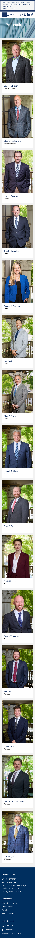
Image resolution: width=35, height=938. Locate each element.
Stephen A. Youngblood (14, 801)
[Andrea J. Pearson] (17, 281)
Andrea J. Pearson (12, 306)
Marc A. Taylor (10, 416)
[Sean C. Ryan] (17, 501)
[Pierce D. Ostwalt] (17, 666)
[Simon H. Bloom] (17, 61)
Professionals (8, 907)
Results (5, 910)
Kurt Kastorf (9, 361)
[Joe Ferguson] (17, 832)
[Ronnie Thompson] (17, 611)
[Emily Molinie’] (17, 556)
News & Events (8, 914)
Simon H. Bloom (11, 86)
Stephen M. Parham (12, 141)
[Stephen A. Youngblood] (17, 776)
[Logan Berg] (17, 721)
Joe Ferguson (10, 856)
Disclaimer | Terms (10, 903)
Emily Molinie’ (10, 581)
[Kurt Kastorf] (17, 336)
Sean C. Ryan (9, 526)
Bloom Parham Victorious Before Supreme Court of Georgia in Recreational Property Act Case (17, 4)
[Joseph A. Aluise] (17, 446)
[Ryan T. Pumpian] (17, 171)
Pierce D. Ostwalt (11, 691)
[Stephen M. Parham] (17, 116)
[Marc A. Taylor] (17, 391)
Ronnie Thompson (12, 636)
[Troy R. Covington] (17, 226)
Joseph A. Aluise (11, 471)
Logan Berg (9, 746)
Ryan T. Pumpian (11, 196)
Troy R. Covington (11, 251)
